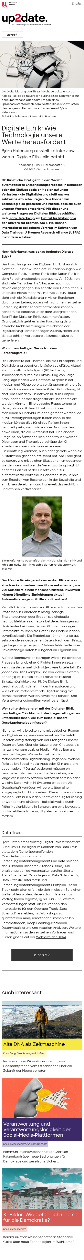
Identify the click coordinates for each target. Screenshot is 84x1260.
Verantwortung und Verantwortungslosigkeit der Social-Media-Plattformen (37, 1129)
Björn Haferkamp (22, 218)
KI (64, 165)
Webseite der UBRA (51, 937)
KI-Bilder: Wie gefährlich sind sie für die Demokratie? (40, 1217)
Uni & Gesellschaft (48, 165)
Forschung (26, 165)
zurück (12, 34)
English (77, 3)
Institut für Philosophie (58, 218)
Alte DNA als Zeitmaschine (34, 1044)
